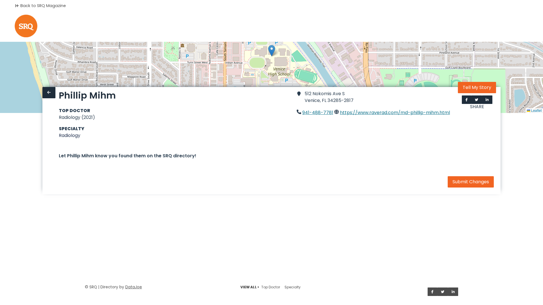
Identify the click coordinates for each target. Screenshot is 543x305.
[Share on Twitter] (476, 99)
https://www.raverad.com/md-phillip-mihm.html (395, 112)
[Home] (26, 26)
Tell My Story (477, 87)
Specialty (293, 287)
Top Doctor (270, 287)
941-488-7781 (317, 112)
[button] (271, 50)
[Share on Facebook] (466, 99)
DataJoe (133, 287)
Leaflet (536, 110)
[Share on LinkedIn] (487, 99)
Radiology (69, 135)
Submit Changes (471, 181)
